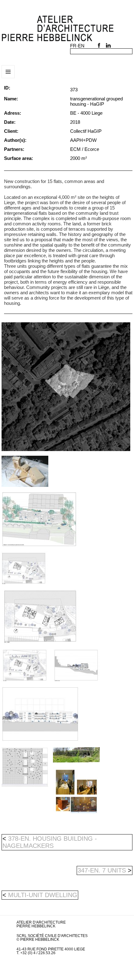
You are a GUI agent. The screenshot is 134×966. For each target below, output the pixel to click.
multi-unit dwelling (42, 895)
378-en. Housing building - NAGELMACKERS (49, 842)
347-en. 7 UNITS (105, 870)
